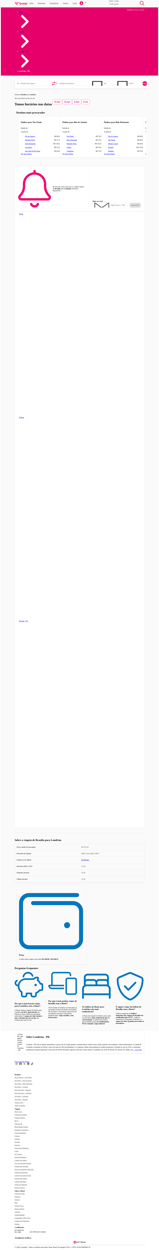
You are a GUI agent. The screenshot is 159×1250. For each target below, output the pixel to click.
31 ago (77, 101)
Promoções (41, 3)
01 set (85, 101)
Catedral (17, 1139)
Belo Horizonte (30, 144)
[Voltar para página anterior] (86, 3)
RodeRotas (85, 860)
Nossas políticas (19, 1209)
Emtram (17, 1136)
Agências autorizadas (21, 1172)
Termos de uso (19, 1206)
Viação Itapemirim (20, 1133)
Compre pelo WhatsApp (22, 1221)
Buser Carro (18, 1112)
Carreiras (17, 1212)
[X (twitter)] (24, 1065)
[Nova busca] (142, 3)
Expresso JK (18, 1124)
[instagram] (16, 1065)
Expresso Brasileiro (20, 1157)
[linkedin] (28, 1065)
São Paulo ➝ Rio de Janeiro (23, 1080)
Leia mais (138, 1050)
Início (31, 3)
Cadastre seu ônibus (21, 1160)
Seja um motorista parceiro (23, 1163)
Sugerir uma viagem (21, 1178)
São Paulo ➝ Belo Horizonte (23, 1084)
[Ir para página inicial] (21, 3)
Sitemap (17, 1224)
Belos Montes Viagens (21, 1127)
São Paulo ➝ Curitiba (21, 1087)
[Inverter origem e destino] (54, 83)
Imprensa (17, 1197)
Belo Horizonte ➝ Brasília (23, 1090)
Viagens (65, 3)
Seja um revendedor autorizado (24, 1169)
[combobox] (35, 83)
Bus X (16, 1121)
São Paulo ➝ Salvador (21, 1096)
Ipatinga (111, 151)
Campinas (28, 147)
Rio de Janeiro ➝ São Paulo (23, 1077)
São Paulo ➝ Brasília (21, 1099)
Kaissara (17, 1145)
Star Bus (17, 1142)
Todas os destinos (20, 1105)
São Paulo (70, 136)
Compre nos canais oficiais (23, 1175)
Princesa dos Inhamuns (22, 1148)
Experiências (54, 3)
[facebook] (20, 1065)
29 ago (67, 101)
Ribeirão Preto (30, 140)
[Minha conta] (81, 3)
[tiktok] (32, 1065)
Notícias (17, 1200)
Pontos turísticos (20, 1188)
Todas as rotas (19, 1102)
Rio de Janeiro (30, 136)
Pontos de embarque (21, 1184)
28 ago (57, 101)
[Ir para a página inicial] (22, 1062)
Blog (16, 1203)
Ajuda (75, 3)
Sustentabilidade (20, 1215)
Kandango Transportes (21, 1130)
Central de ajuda (20, 1194)
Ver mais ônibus (26, 154)
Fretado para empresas (21, 1166)
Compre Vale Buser (20, 1181)
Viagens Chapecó (20, 1118)
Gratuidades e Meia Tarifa (23, 1218)
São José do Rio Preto (32, 151)
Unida (16, 1151)
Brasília (110, 147)
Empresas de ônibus (21, 1115)
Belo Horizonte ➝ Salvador (23, 1093)
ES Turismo (18, 1154)
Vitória (69, 147)
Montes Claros (113, 144)
